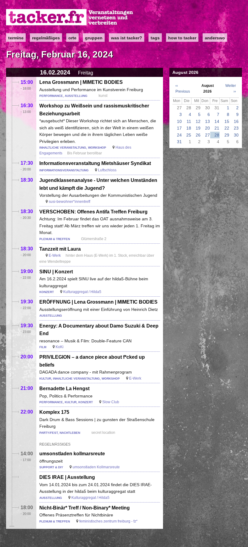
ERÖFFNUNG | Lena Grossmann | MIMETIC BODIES (98, 302)
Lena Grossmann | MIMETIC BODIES (81, 82)
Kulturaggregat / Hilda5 (82, 292)
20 (207, 128)
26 (198, 135)
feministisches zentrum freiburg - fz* (108, 521)
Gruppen (94, 37)
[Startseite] (70, 17)
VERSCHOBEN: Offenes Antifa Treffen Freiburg (93, 211)
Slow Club (110, 402)
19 (198, 128)
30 (236, 135)
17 (179, 128)
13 (207, 121)
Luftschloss (107, 170)
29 (226, 135)
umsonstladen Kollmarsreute (96, 467)
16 (236, 121)
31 (179, 141)
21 (216, 128)
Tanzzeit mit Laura (60, 249)
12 (198, 121)
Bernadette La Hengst (64, 388)
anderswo (215, 37)
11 (189, 121)
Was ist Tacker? (126, 37)
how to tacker (182, 37)
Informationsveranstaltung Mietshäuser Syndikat (95, 163)
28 (216, 135)
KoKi (60, 347)
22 (226, 128)
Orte (72, 37)
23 (236, 128)
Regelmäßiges (46, 37)
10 (179, 121)
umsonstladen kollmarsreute (72, 453)
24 (179, 135)
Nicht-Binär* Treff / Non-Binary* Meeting (84, 507)
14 (216, 121)
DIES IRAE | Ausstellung (67, 477)
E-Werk (55, 255)
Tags (155, 37)
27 (207, 135)
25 (188, 135)
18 (188, 128)
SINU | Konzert (56, 271)
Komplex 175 (54, 412)
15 (226, 121)
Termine (16, 37)
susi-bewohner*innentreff (69, 201)
